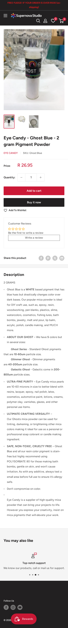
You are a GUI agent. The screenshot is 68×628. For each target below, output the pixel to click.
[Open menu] (5, 15)
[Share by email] (61, 258)
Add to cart (34, 190)
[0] (61, 21)
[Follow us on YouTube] (19, 607)
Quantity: (9, 177)
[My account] (45, 21)
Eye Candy (11, 153)
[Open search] (38, 21)
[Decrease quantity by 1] (21, 177)
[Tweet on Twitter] (54, 258)
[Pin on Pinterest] (48, 258)
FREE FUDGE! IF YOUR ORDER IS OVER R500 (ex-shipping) (34, 5)
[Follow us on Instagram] (13, 607)
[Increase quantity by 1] (40, 177)
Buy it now (34, 202)
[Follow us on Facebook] (6, 607)
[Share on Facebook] (41, 258)
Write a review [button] (34, 237)
